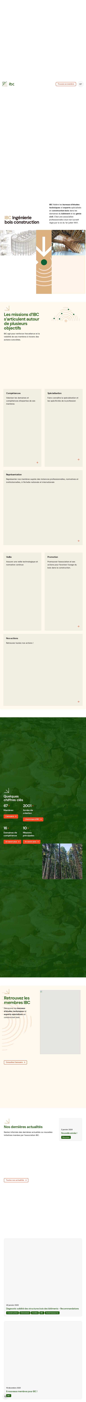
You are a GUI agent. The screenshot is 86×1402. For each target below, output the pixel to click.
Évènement (25, 1313)
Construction (12, 1313)
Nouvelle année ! (69, 1133)
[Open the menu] (80, 84)
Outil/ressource (52, 1313)
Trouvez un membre (66, 84)
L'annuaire (10, 816)
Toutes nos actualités (15, 1180)
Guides (35, 1313)
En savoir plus (11, 842)
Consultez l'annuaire (14, 1062)
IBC (41, 1313)
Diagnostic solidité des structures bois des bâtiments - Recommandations (42, 1308)
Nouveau (66, 1137)
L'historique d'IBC (32, 819)
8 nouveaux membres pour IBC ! (21, 1391)
